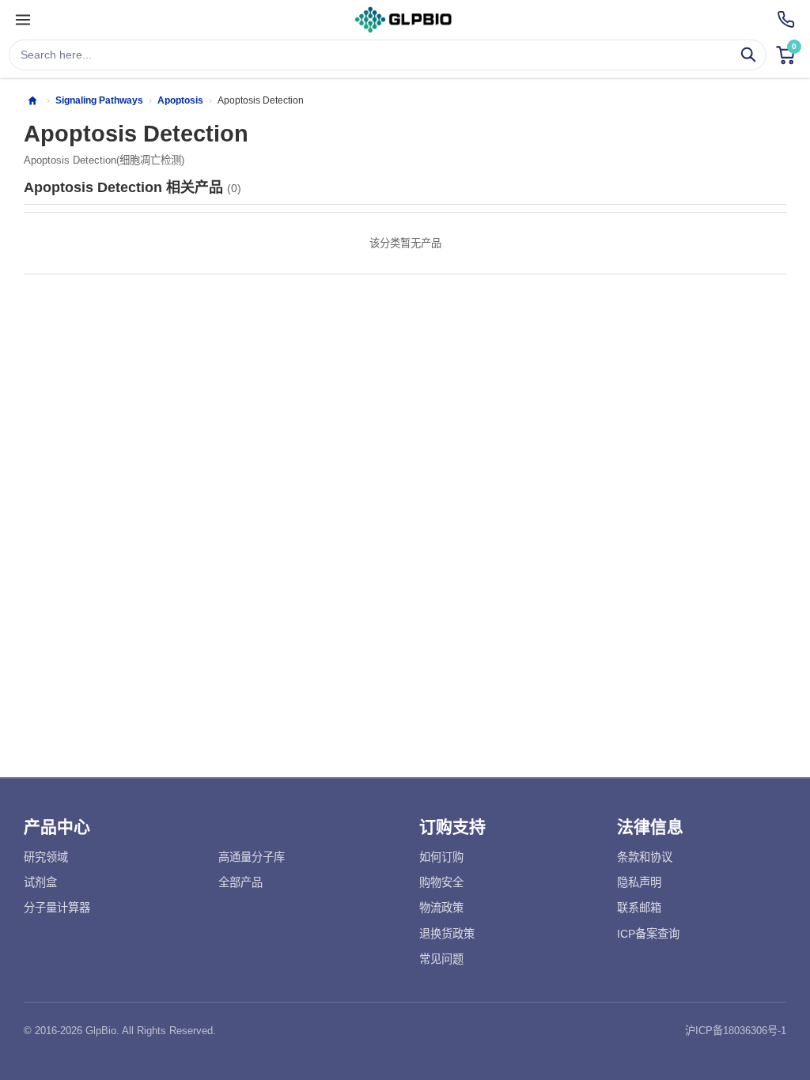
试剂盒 (40, 882)
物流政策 (441, 907)
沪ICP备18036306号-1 (735, 1031)
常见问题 (441, 959)
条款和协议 (644, 857)
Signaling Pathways (99, 100)
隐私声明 (639, 882)
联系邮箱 (639, 907)
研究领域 (46, 857)
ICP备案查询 (648, 933)
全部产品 (240, 882)
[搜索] (749, 55)
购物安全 (441, 882)
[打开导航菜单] (23, 20)
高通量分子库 (251, 857)
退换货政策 (447, 933)
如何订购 (441, 857)
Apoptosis (180, 100)
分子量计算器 (57, 907)
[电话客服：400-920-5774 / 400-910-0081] (785, 19)
